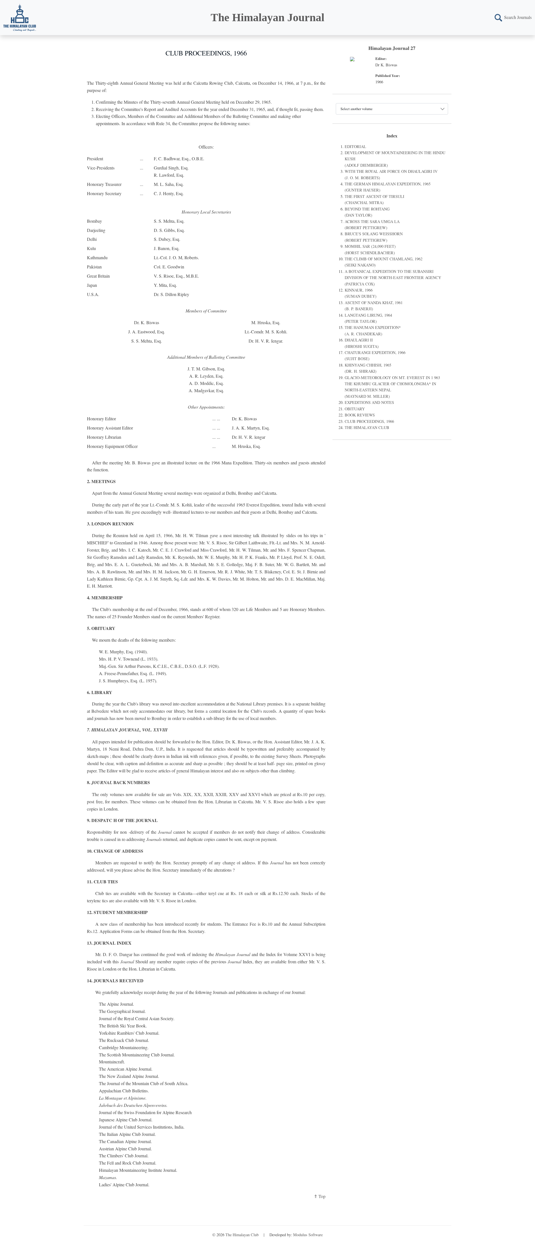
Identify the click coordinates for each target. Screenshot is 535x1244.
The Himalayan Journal (267, 17)
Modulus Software (308, 1234)
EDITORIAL (355, 146)
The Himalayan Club (242, 1234)
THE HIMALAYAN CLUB (367, 427)
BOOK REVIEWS (360, 415)
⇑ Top (319, 1196)
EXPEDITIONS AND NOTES (369, 402)
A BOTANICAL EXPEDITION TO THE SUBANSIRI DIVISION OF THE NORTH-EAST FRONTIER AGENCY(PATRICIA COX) (393, 278)
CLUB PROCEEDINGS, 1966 (369, 421)
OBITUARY (355, 408)
